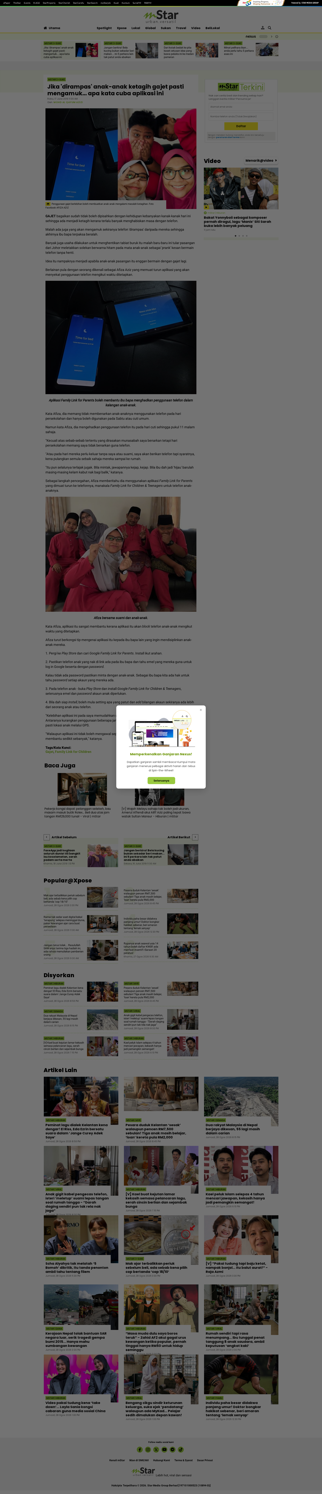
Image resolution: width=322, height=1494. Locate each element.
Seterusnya (161, 781)
